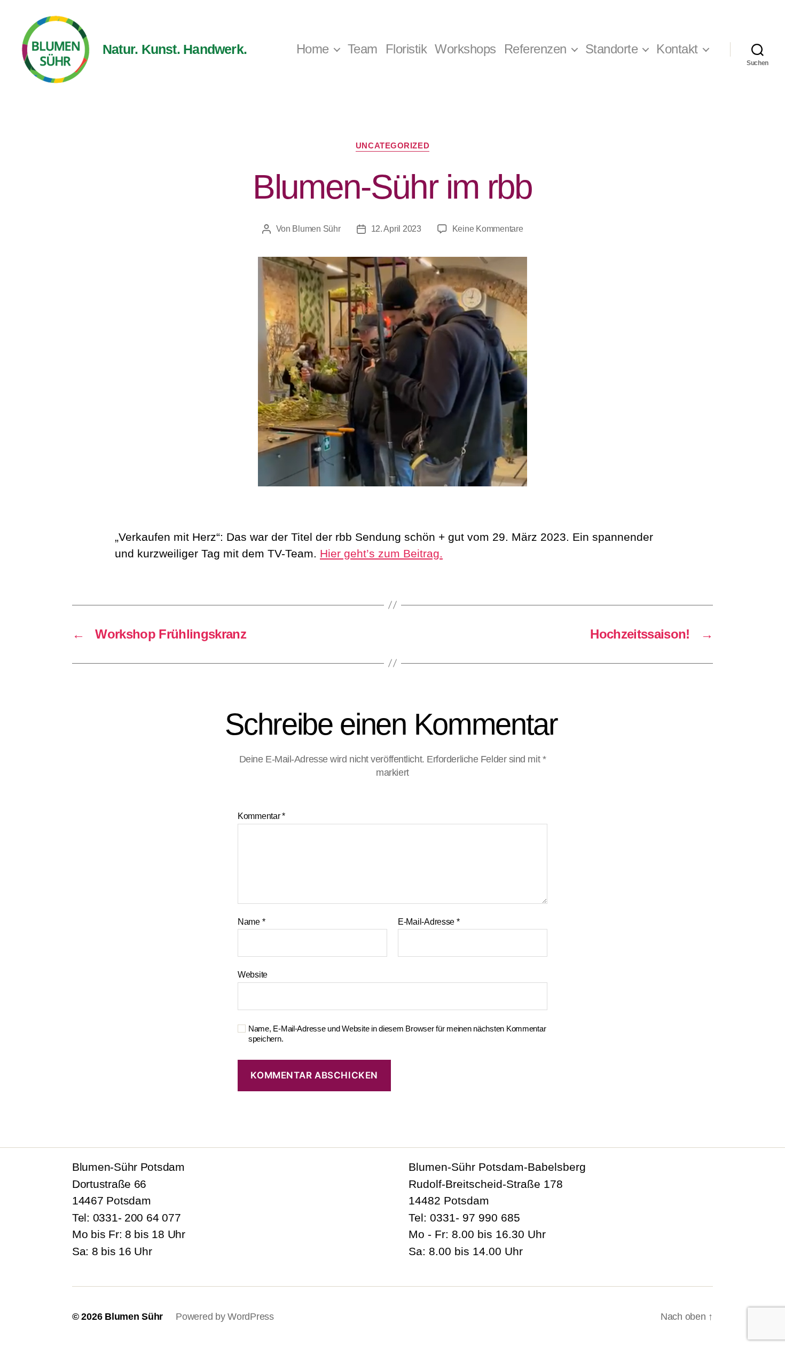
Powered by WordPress (225, 1316)
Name (251, 921)
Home (312, 49)
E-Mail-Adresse (429, 921)
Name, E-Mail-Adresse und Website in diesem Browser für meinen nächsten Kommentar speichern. (397, 1033)
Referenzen (535, 49)
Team (363, 49)
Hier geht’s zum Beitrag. (381, 553)
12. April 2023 (396, 228)
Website (253, 974)
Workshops (465, 49)
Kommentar (261, 816)
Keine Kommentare (487, 228)
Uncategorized (392, 145)
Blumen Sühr (316, 228)
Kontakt (677, 49)
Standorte (611, 49)
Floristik (406, 49)
